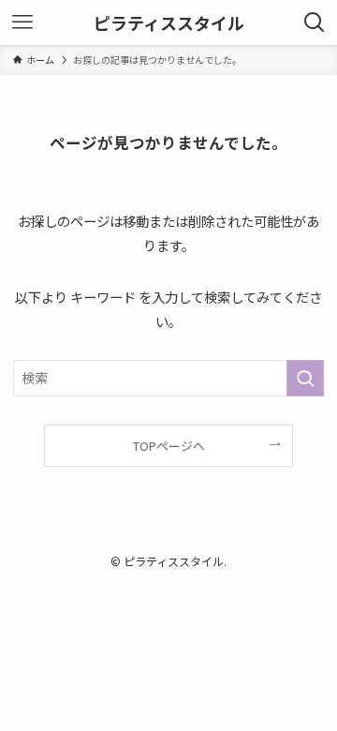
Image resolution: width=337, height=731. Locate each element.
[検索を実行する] (305, 378)
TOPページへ (169, 446)
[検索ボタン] (314, 22)
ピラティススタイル (169, 22)
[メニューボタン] (22, 22)
